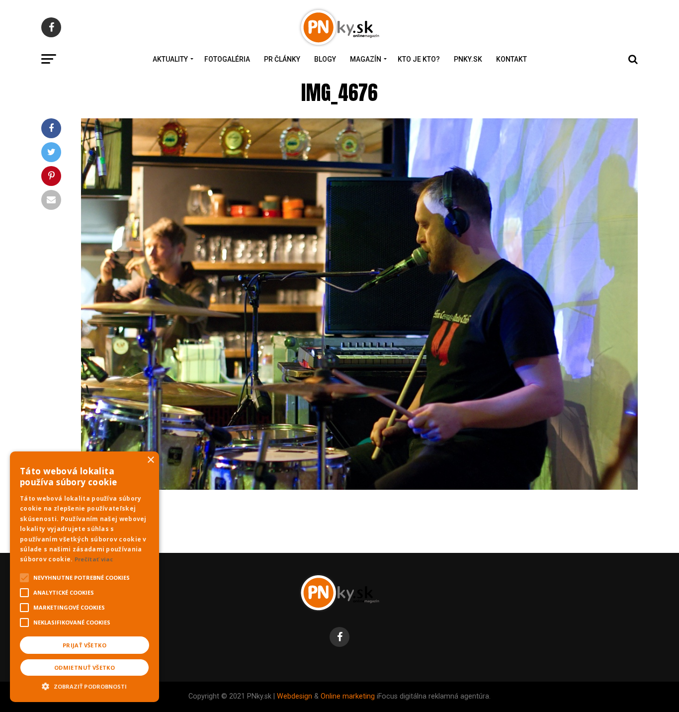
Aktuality (170, 59)
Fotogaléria (227, 59)
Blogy (325, 59)
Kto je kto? (419, 59)
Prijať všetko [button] (84, 645)
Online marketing (348, 696)
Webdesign (294, 696)
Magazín (365, 59)
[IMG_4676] (359, 487)
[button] (84, 685)
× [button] (150, 460)
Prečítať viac (94, 559)
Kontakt (511, 59)
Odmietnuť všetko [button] (84, 667)
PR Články (282, 59)
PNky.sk (468, 59)
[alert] (84, 576)
